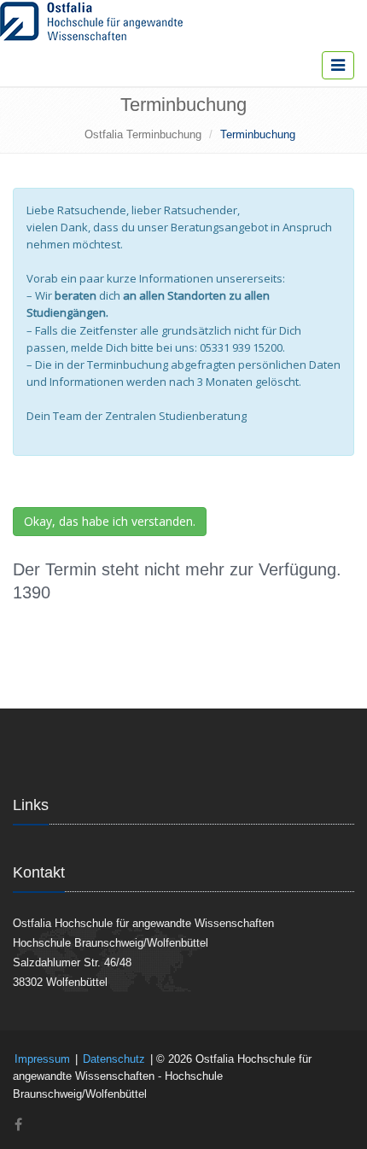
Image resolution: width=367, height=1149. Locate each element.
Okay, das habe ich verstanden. (109, 521)
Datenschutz (114, 1059)
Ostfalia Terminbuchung (142, 134)
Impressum (42, 1059)
